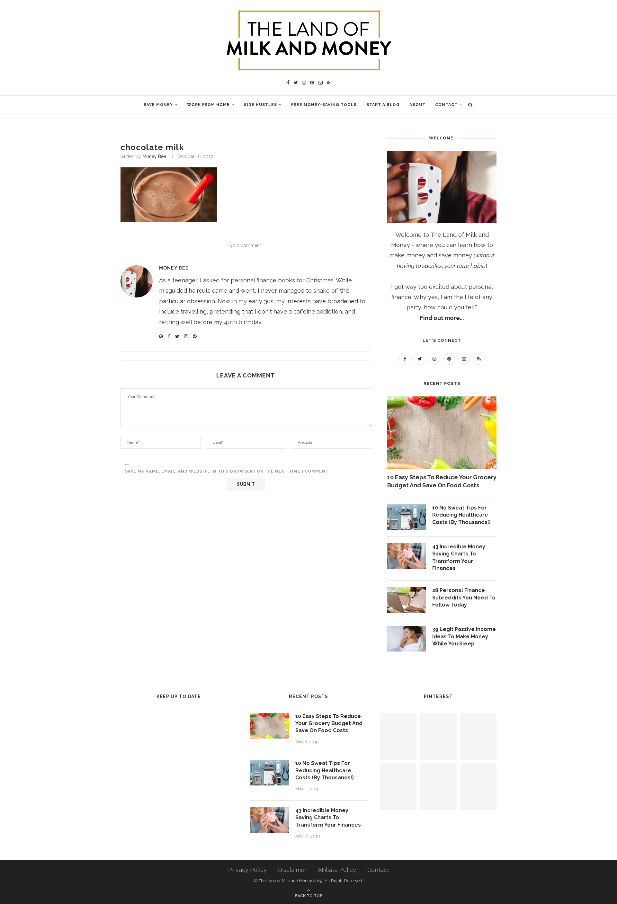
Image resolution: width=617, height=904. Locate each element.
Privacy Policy (247, 869)
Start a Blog (383, 104)
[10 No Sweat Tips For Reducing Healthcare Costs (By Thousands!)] (406, 517)
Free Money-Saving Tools (324, 104)
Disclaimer (292, 869)
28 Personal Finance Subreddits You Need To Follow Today (464, 597)
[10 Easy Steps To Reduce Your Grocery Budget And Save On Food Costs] (441, 432)
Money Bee (154, 156)
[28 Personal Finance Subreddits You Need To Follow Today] (406, 600)
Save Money (158, 104)
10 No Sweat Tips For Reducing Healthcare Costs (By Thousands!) (461, 515)
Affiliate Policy (337, 869)
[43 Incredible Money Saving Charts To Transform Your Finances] (406, 556)
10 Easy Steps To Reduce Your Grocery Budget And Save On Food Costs (441, 481)
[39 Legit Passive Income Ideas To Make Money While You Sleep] (406, 638)
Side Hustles (260, 104)
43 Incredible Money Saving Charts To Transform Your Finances (458, 557)
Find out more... (442, 318)
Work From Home (208, 104)
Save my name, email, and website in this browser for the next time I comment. (227, 471)
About (417, 104)
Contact (446, 104)
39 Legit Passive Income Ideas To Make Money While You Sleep (464, 636)
